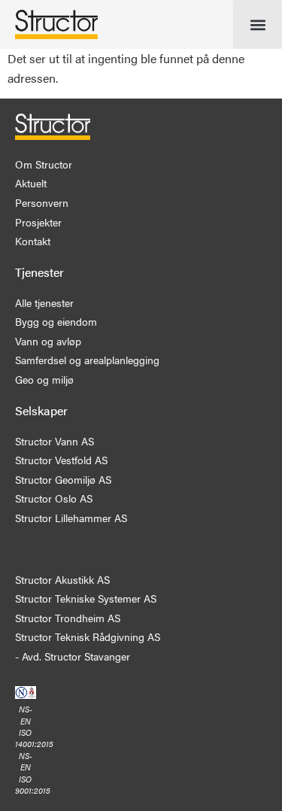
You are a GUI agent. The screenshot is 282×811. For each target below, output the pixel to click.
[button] (257, 24)
